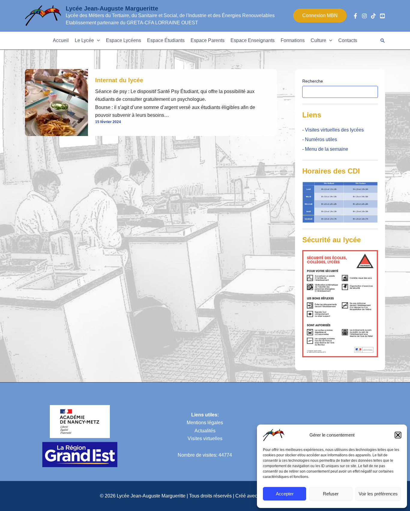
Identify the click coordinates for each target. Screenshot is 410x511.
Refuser (331, 493)
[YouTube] (382, 16)
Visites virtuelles (205, 438)
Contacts (347, 40)
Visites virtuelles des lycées (334, 129)
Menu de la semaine (326, 149)
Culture (318, 40)
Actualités (205, 430)
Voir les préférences (378, 493)
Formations (293, 40)
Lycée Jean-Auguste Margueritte (112, 8)
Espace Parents (208, 40)
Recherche (312, 81)
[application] (97, 41)
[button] (398, 435)
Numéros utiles (321, 139)
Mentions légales (205, 422)
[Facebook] (355, 16)
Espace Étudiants (166, 40)
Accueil (61, 40)
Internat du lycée (119, 80)
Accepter (285, 493)
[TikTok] (373, 16)
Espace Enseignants (253, 40)
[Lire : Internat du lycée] (56, 102)
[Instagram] (364, 16)
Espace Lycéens (123, 40)
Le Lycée (84, 40)
